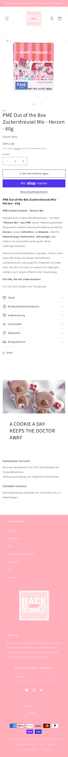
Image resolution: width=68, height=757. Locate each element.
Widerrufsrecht (56, 739)
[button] (7, 18)
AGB (42, 744)
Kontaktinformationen (29, 749)
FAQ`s (10, 546)
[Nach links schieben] (26, 104)
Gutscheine (13, 561)
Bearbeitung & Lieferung (20, 553)
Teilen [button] (9, 352)
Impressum (13, 538)
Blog (9, 569)
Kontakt (11, 577)
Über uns (12, 530)
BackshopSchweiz (20, 739)
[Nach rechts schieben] (42, 104)
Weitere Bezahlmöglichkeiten (34, 191)
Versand (17, 148)
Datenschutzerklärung (27, 744)
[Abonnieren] (51, 677)
